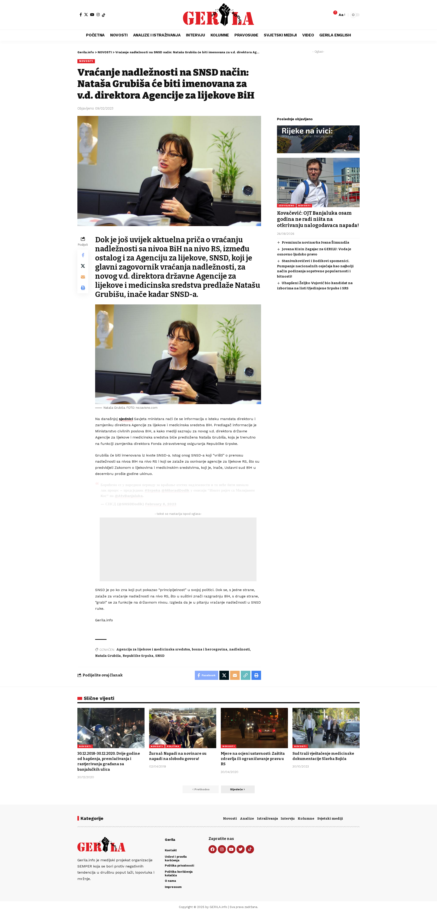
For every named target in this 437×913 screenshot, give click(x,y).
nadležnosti (239, 649)
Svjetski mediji (330, 818)
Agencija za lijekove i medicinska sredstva (153, 649)
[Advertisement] (178, 549)
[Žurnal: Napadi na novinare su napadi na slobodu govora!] (182, 728)
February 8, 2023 (160, 504)
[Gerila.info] (218, 14)
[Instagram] (98, 14)
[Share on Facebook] (82, 255)
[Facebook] (81, 14)
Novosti (230, 818)
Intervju (288, 818)
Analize (247, 818)
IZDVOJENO (286, 205)
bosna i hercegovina (209, 649)
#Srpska (152, 490)
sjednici (126, 419)
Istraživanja (267, 818)
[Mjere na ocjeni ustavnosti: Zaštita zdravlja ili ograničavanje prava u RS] (254, 728)
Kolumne (306, 818)
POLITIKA (173, 746)
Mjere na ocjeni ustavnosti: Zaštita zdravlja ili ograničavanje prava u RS (253, 758)
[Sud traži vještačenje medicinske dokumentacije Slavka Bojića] (326, 728)
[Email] (82, 276)
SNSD (160, 656)
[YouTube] (92, 14)
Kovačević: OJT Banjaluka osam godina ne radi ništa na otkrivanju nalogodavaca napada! (318, 219)
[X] (86, 14)
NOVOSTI (86, 61)
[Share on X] (82, 265)
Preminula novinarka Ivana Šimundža (315, 242)
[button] (342, 15)
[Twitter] (240, 849)
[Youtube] (231, 849)
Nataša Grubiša (108, 656)
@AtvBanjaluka (129, 496)
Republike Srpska (138, 656)
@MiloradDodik (175, 490)
